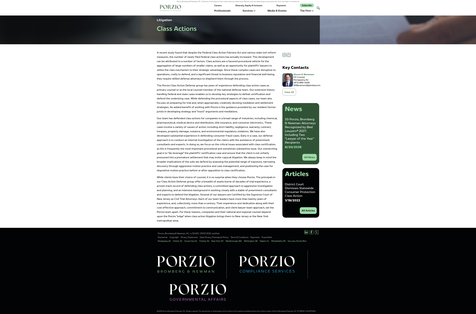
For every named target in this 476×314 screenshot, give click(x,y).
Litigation (164, 20)
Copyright (174, 237)
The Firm (305, 10)
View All (289, 92)
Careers (218, 5)
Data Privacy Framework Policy (214, 237)
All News (309, 157)
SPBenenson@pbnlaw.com (307, 85)
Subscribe (307, 5)
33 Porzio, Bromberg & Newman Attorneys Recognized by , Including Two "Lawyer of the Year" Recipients (300, 130)
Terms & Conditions (239, 237)
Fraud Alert (267, 237)
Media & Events (277, 10)
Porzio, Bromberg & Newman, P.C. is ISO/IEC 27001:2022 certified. (189, 233)
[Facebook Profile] (311, 232)
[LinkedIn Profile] (306, 232)
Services (248, 10)
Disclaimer (163, 237)
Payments (281, 5)
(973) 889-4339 (302, 82)
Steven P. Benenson (304, 74)
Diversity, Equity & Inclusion (249, 5)
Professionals (222, 10)
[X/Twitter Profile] (317, 232)
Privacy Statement (189, 237)
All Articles (308, 210)
